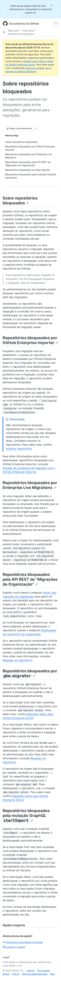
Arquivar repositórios (19, 448)
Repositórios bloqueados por (30, 673)
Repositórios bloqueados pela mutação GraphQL (26, 815)
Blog (52, 974)
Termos (30, 970)
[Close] (51, 5)
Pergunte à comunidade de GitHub (24, 942)
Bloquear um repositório (17, 660)
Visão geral (28, 30)
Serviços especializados (34, 974)
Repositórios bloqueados (21, 33)
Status (6, 974)
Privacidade (43, 970)
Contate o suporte (15, 947)
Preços (15, 974)
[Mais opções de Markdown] (36, 128)
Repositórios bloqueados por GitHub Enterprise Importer (30, 340)
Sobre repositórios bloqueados (20, 200)
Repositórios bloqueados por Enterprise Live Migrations (30, 485)
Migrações (13, 30)
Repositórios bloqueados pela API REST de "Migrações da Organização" (30, 579)
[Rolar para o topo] (54, 979)
